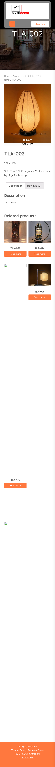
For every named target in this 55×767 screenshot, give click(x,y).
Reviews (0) (34, 185)
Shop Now (40, 24)
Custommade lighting (24, 76)
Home (7, 76)
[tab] (15, 185)
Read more (15, 254)
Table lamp (20, 175)
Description (16, 185)
